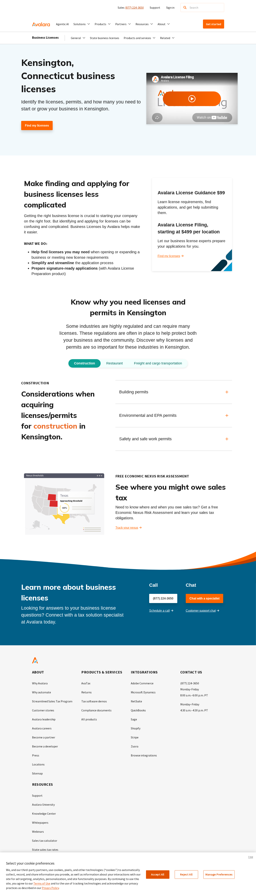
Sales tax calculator (44, 840)
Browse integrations (144, 755)
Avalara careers (42, 728)
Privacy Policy (50, 888)
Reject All (186, 874)
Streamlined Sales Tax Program (52, 701)
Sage (134, 719)
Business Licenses (45, 37)
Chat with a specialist (204, 598)
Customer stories (43, 710)
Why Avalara (40, 683)
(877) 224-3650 (134, 7)
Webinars (38, 831)
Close (250, 857)
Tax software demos (94, 701)
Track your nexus (126, 527)
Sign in (170, 7)
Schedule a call (159, 610)
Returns (86, 692)
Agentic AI (62, 24)
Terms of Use (41, 883)
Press (35, 755)
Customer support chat (201, 610)
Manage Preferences (219, 874)
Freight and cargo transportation (158, 363)
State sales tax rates (45, 849)
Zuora (134, 746)
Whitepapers (40, 822)
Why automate (41, 692)
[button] (81, 24)
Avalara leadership (43, 719)
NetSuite (136, 701)
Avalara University (43, 804)
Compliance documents (96, 710)
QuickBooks (138, 710)
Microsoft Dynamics (143, 692)
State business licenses (104, 38)
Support (155, 7)
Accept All (157, 874)
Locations (38, 764)
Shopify (135, 728)
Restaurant (114, 363)
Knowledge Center (44, 813)
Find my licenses (37, 125)
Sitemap (37, 773)
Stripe (134, 737)
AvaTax (85, 683)
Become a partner (43, 737)
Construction (84, 363)
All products (89, 719)
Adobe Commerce (142, 683)
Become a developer (45, 746)
